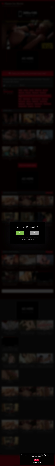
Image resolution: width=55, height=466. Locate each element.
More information (37, 462)
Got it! (36, 459)
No (34, 232)
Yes (20, 232)
